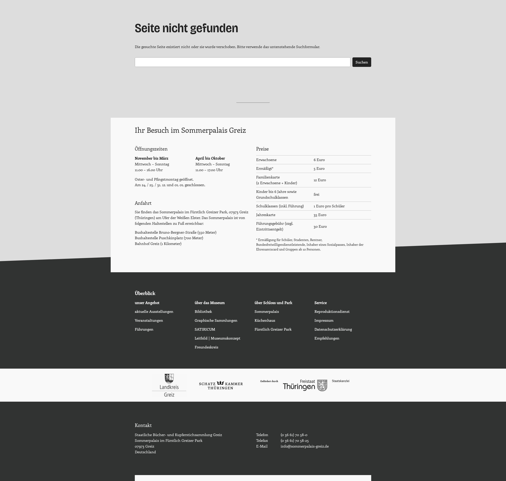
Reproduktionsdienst (332, 311)
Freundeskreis (206, 346)
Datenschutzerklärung (333, 329)
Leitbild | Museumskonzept (217, 338)
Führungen (144, 329)
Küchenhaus (265, 320)
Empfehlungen (326, 338)
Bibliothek (203, 311)
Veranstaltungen (149, 320)
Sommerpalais (267, 311)
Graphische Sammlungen (216, 320)
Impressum (323, 320)
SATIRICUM (205, 329)
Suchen (362, 62)
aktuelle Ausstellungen (154, 311)
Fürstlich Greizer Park (273, 329)
